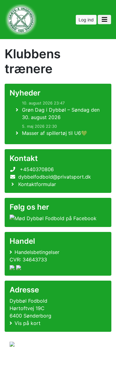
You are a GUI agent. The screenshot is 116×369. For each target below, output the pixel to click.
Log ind (86, 19)
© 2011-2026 (22, 360)
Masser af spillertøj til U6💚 (54, 133)
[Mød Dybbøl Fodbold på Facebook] (53, 218)
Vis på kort (28, 323)
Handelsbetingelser (37, 252)
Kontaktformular (37, 184)
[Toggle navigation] (104, 19)
